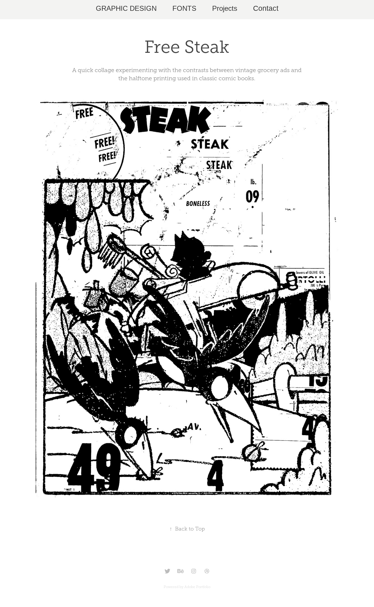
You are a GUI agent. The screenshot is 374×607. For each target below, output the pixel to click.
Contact (265, 8)
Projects (224, 8)
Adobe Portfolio (197, 587)
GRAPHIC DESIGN (126, 8)
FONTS (184, 8)
